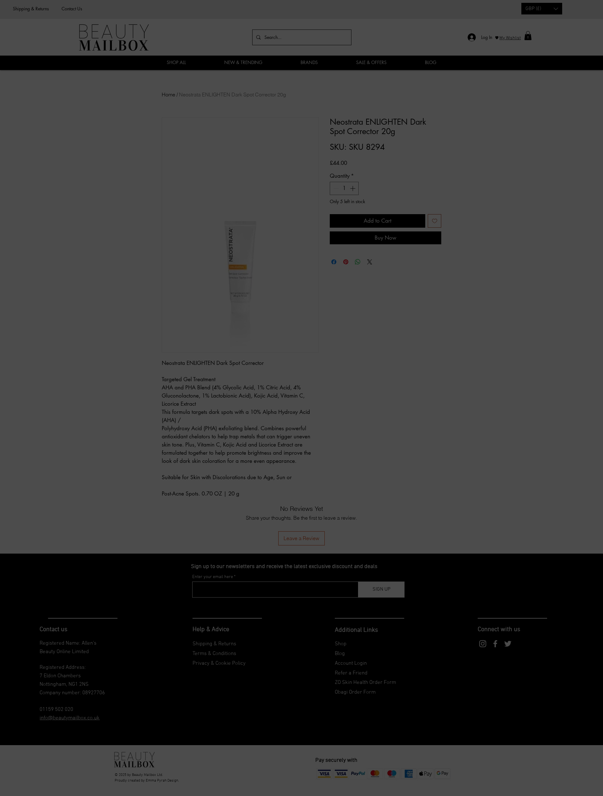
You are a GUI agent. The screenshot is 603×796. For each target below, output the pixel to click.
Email (235, 406)
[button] (398, 358)
